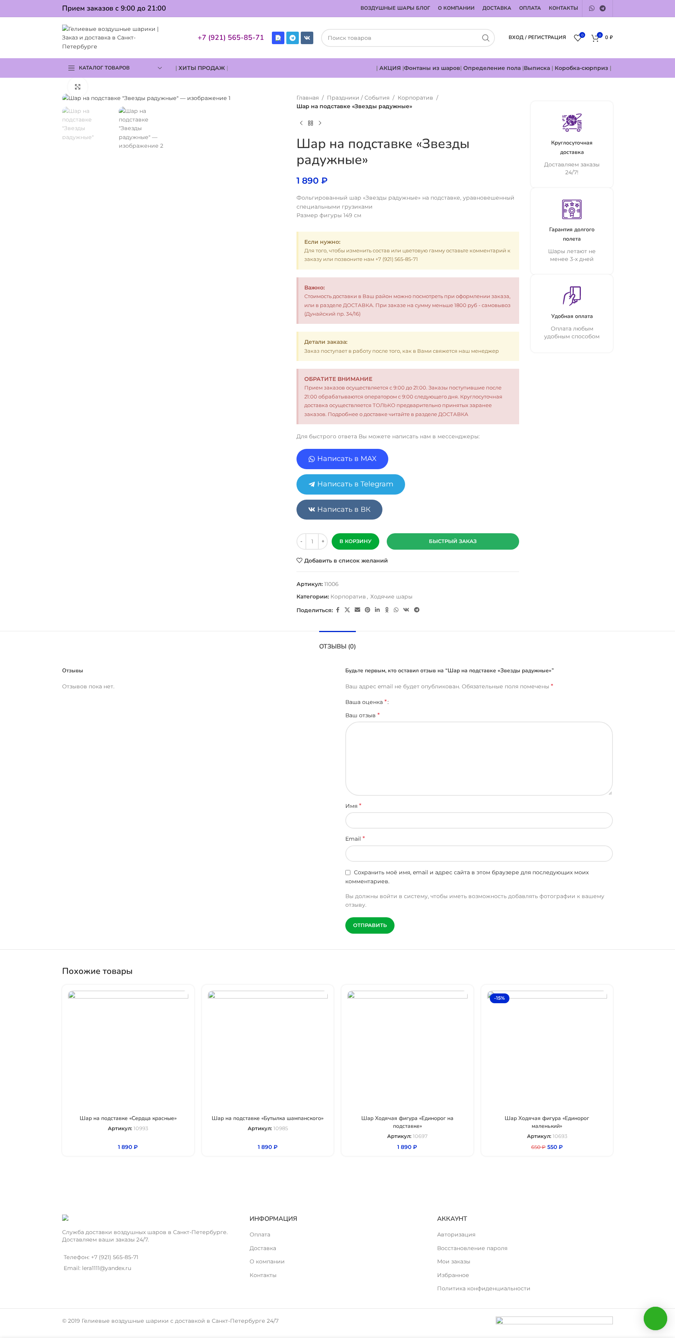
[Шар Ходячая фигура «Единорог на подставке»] (407, 1051)
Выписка (537, 67)
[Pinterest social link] (367, 610)
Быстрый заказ (453, 541)
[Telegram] (292, 38)
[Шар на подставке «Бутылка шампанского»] (268, 1051)
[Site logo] (114, 37)
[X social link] (347, 610)
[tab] (337, 643)
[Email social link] (357, 610)
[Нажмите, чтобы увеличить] (78, 86)
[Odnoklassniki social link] (386, 610)
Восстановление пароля (472, 1248)
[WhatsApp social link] (591, 8)
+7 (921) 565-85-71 (231, 37)
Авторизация (456, 1234)
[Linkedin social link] (377, 610)
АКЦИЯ (390, 67)
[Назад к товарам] (310, 123)
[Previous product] (301, 123)
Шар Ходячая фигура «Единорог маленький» (547, 1122)
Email (355, 838)
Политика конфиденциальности (483, 1288)
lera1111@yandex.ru (106, 1268)
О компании (267, 1261)
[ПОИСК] (486, 38)
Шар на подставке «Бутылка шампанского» (267, 1118)
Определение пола (492, 67)
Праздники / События (358, 97)
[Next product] (320, 123)
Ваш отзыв (362, 715)
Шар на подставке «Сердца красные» (128, 1118)
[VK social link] (406, 610)
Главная (307, 97)
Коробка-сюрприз (581, 67)
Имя (353, 805)
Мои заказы (453, 1261)
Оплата (260, 1234)
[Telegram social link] (603, 8)
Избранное (453, 1275)
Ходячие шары (391, 596)
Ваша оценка (366, 702)
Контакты (263, 1275)
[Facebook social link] (337, 610)
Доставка (263, 1248)
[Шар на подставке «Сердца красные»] (128, 1051)
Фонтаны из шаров (432, 67)
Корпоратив (415, 97)
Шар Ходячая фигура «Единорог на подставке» (407, 1122)
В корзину (355, 541)
